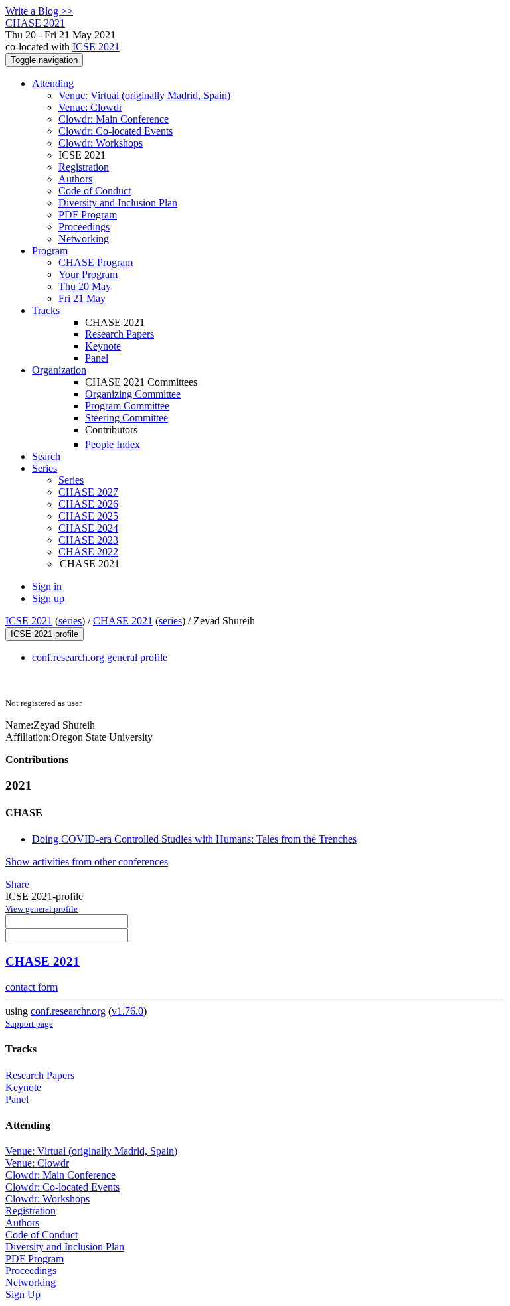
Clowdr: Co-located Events (115, 131)
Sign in (47, 586)
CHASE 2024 (88, 528)
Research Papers (119, 334)
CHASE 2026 (88, 504)
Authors (75, 178)
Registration (83, 167)
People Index (112, 444)
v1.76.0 (127, 1011)
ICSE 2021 (96, 46)
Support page (29, 1024)
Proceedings (84, 226)
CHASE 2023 (88, 539)
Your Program (88, 274)
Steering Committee (126, 417)
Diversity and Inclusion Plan (117, 202)
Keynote (103, 346)
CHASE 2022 (88, 551)
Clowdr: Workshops (100, 143)
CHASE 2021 (123, 620)
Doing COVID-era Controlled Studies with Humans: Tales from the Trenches (194, 839)
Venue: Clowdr (90, 107)
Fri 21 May (82, 298)
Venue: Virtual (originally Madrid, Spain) (144, 95)
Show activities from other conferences (86, 861)
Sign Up (23, 1294)
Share (17, 884)
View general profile (41, 909)
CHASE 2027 (88, 492)
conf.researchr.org (68, 1011)
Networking (83, 238)
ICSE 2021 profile (44, 634)
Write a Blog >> (39, 11)
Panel (96, 358)
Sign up (48, 598)
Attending (53, 83)
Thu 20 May (84, 286)
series (70, 620)
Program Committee (127, 405)
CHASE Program (95, 262)
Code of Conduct (94, 190)
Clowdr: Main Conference (113, 119)
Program (50, 250)
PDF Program (87, 214)
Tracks (46, 310)
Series (71, 480)
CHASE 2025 (88, 516)
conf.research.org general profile (99, 657)
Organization (59, 370)
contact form (31, 987)
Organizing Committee (133, 393)
